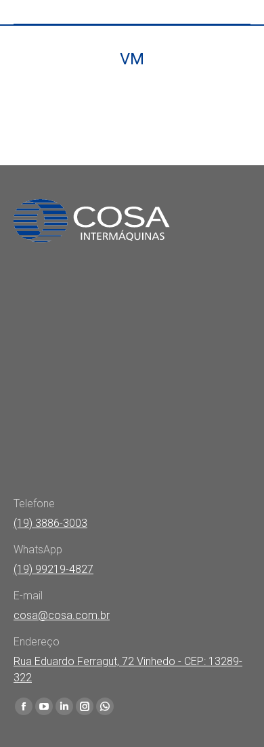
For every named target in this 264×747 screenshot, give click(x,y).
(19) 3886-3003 (50, 523)
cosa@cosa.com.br (62, 615)
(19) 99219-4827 (53, 569)
